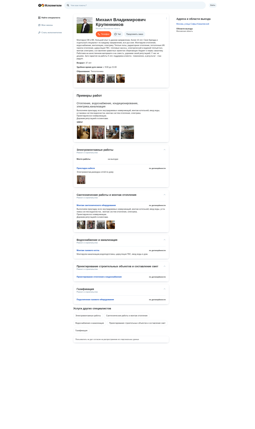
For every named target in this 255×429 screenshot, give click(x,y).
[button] (103, 34)
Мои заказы (47, 25)
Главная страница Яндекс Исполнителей (50, 5)
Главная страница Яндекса (39, 5)
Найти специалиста (50, 17)
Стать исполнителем (51, 32)
